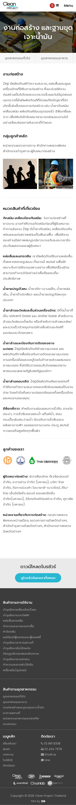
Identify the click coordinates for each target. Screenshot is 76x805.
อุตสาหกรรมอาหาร (54, 58)
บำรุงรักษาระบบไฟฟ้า (16, 615)
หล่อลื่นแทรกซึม (13, 621)
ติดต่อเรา (9, 765)
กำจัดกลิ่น (9, 631)
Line (47, 760)
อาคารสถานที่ (11, 713)
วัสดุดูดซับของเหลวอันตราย (21, 653)
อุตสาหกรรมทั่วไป (17, 58)
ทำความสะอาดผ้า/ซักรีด (18, 664)
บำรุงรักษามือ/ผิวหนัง (16, 648)
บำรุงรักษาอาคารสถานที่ (18, 642)
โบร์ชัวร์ (7, 760)
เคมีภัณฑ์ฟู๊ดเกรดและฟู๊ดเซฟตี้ (22, 637)
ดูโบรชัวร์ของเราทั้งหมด (38, 577)
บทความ (8, 754)
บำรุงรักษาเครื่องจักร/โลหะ (19, 610)
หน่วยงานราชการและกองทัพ (21, 718)
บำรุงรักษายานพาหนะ (16, 659)
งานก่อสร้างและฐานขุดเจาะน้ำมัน (23, 707)
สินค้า (6, 749)
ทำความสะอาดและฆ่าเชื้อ (18, 626)
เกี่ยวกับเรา (9, 743)
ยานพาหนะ (10, 724)
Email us (50, 754)
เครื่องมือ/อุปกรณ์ (14, 670)
